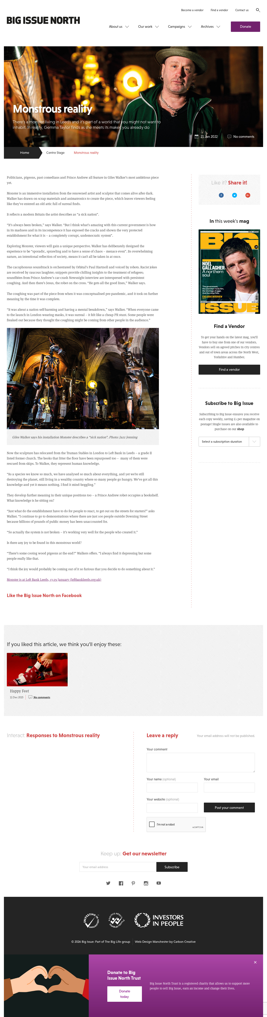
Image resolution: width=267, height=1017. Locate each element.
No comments (243, 137)
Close (255, 962)
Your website (163, 799)
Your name (161, 779)
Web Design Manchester (151, 941)
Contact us (242, 10)
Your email (211, 779)
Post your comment (229, 808)
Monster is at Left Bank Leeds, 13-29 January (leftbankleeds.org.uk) (54, 579)
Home (24, 153)
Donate (245, 27)
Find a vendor (219, 10)
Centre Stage (55, 153)
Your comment (157, 749)
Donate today (124, 994)
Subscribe (172, 867)
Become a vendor (192, 10)
